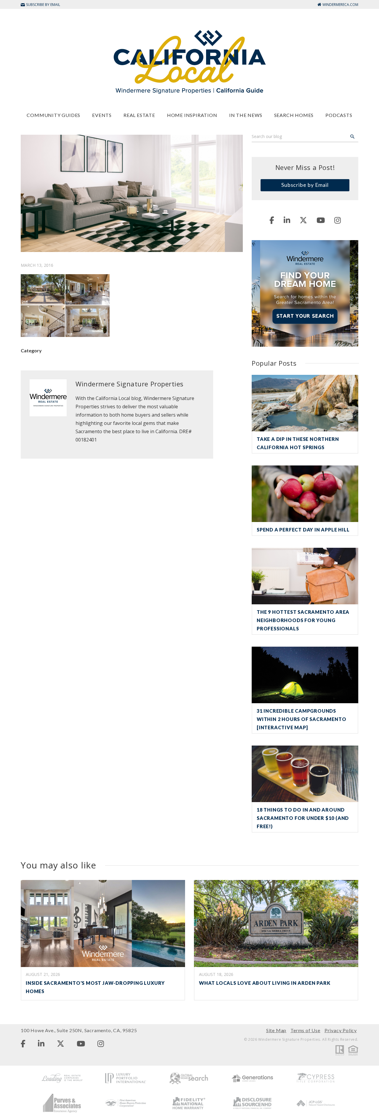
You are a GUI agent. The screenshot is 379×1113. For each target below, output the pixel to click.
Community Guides (53, 115)
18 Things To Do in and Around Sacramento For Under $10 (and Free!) (303, 818)
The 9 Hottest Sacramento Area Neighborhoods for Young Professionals (303, 620)
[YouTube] (321, 220)
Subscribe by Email (305, 185)
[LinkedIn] (287, 220)
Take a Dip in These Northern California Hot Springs (298, 443)
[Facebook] (271, 220)
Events (102, 115)
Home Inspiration (192, 115)
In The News (245, 115)
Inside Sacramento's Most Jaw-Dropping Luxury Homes (95, 987)
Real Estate (139, 115)
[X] (303, 220)
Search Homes (294, 115)
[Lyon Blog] (189, 61)
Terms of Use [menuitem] (305, 1030)
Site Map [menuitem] (276, 1030)
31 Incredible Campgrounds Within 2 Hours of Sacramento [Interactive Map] (301, 719)
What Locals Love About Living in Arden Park (264, 983)
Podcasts (338, 115)
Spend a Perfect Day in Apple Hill (303, 529)
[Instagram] (337, 220)
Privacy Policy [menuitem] (341, 1030)
